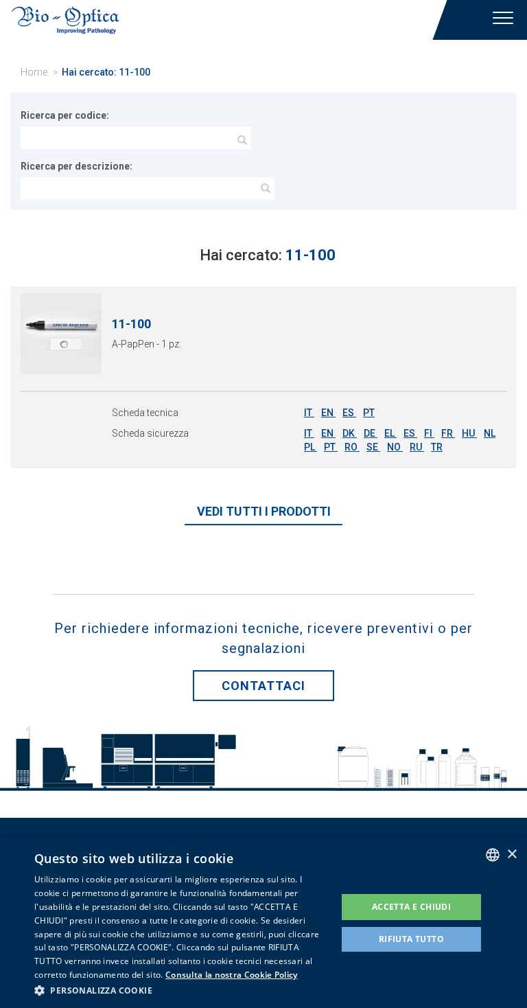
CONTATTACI (263, 685)
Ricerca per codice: (65, 115)
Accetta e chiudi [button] (411, 907)
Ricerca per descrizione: (76, 166)
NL (489, 433)
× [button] (511, 854)
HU (469, 433)
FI (429, 433)
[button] (181, 990)
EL (390, 433)
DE (370, 433)
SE (373, 447)
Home (34, 72)
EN (328, 412)
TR (437, 447)
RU (417, 447)
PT (369, 412)
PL (310, 447)
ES (349, 412)
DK (349, 433)
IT (309, 412)
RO (352, 447)
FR (448, 433)
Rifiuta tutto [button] (411, 939)
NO (395, 447)
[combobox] (493, 855)
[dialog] (263, 923)
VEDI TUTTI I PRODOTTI (264, 511)
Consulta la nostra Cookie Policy (231, 975)
